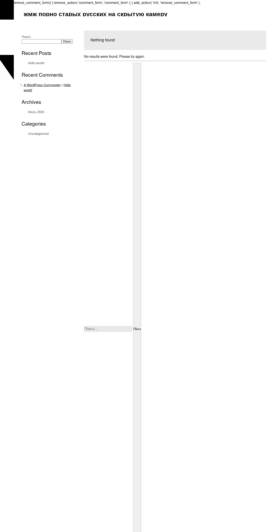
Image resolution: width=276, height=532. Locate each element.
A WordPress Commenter (42, 84)
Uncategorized (38, 133)
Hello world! (36, 63)
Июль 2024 (36, 111)
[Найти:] (108, 328)
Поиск (26, 36)
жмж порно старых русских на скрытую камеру (96, 13)
